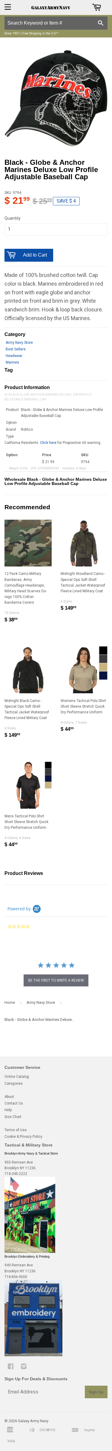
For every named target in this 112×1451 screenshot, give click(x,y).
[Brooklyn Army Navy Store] (29, 1252)
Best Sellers (16, 349)
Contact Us (13, 1103)
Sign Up (96, 1392)
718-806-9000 (15, 1277)
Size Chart (13, 1117)
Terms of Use (15, 1130)
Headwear (14, 356)
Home (9, 1002)
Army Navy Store (19, 342)
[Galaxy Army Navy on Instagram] (24, 1367)
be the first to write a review (56, 980)
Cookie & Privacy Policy (23, 1136)
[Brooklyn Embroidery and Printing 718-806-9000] (33, 1355)
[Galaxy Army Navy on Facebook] (10, 1367)
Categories (13, 1083)
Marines (12, 362)
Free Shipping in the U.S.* (40, 33)
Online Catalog (16, 1077)
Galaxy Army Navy (33, 1421)
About (9, 1097)
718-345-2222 (15, 1174)
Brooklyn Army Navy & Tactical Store (31, 1153)
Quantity (12, 218)
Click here (48, 443)
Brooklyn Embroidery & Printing (27, 1256)
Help (8, 1110)
